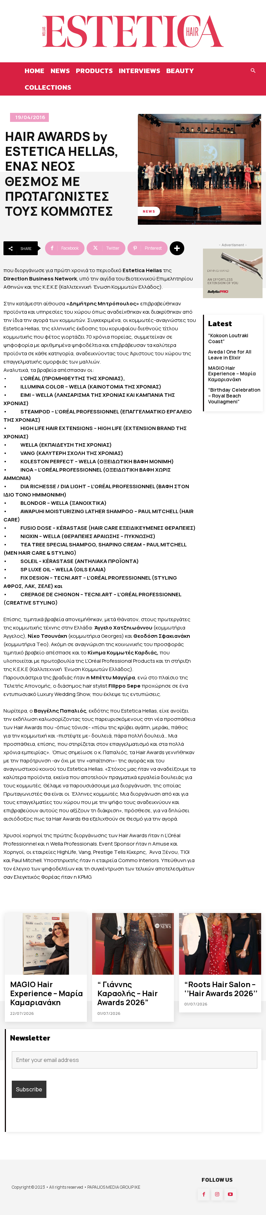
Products (94, 70)
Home (34, 70)
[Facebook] (204, 1194)
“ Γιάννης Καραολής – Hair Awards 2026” (127, 993)
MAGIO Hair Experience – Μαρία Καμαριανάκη (232, 374)
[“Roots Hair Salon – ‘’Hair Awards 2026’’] (220, 943)
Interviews (139, 70)
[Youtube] (230, 1194)
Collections (48, 87)
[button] (253, 71)
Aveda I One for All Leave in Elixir (229, 354)
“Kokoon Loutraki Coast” (228, 338)
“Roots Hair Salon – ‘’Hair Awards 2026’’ (220, 989)
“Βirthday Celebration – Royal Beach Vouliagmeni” (234, 395)
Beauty (180, 70)
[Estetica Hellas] (133, 31)
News (60, 70)
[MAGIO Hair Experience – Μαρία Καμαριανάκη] (46, 943)
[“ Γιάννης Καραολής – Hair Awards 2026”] (133, 943)
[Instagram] (217, 1194)
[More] (177, 248)
